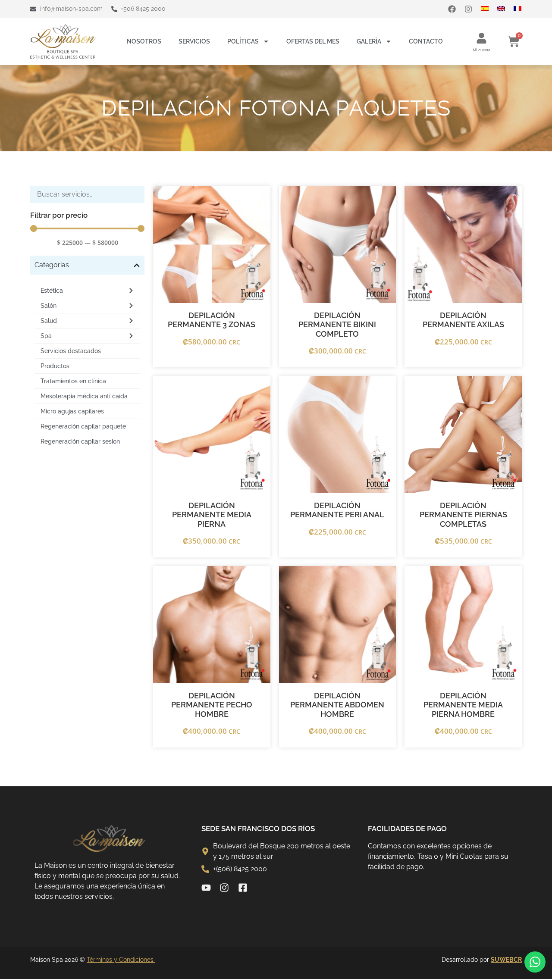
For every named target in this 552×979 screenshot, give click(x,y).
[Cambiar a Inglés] (505, 8)
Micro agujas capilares (72, 411)
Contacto (426, 41)
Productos (55, 366)
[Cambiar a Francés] (522, 8)
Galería (369, 41)
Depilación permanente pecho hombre (211, 705)
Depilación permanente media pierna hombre (463, 705)
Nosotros (144, 41)
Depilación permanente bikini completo (337, 324)
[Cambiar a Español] (489, 8)
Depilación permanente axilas (463, 320)
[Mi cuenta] (481, 38)
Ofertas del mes (312, 41)
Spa (46, 335)
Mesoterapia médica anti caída (84, 396)
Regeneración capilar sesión (80, 441)
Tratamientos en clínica (73, 381)
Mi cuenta (481, 49)
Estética (52, 290)
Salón (48, 305)
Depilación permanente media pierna (211, 515)
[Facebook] (452, 9)
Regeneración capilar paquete (83, 426)
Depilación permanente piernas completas (463, 515)
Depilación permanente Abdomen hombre (337, 705)
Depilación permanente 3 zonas (211, 320)
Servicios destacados (71, 350)
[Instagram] (468, 9)
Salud (49, 320)
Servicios (194, 41)
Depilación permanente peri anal (337, 510)
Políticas (243, 41)
